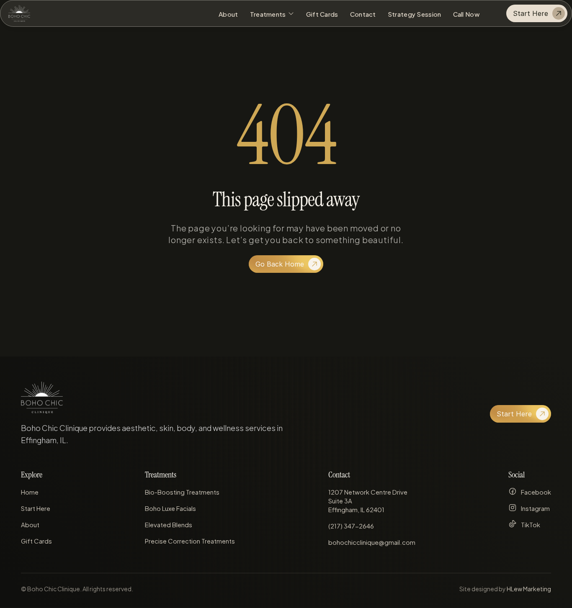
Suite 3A (340, 500)
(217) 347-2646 (351, 525)
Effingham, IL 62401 (356, 509)
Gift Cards (36, 540)
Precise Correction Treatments (190, 540)
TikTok (530, 524)
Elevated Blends (168, 524)
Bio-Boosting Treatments (182, 491)
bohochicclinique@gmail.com (371, 541)
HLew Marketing (529, 588)
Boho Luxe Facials (170, 508)
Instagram (535, 508)
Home (30, 491)
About (30, 524)
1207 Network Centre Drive (368, 491)
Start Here (35, 508)
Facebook (536, 491)
